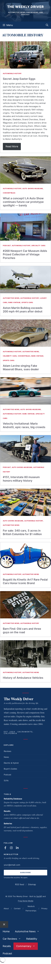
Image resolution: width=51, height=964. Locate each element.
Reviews (7, 751)
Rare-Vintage (14, 302)
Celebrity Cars (10, 356)
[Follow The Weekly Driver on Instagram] (11, 847)
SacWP (39, 896)
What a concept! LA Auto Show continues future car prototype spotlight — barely (23, 202)
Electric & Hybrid (11, 763)
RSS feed (19, 884)
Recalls (7, 811)
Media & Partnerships (31, 908)
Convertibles (9, 193)
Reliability (31, 938)
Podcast (7, 246)
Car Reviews (10, 938)
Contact (17, 908)
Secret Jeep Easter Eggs (19, 78)
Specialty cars (38, 246)
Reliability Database (13, 799)
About (6, 908)
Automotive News (11, 298)
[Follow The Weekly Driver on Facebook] (5, 847)
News (6, 757)
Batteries (8, 823)
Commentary (23, 946)
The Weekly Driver (25, 7)
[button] (47, 25)
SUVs (6, 780)
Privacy (44, 908)
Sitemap (32, 884)
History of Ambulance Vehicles (23, 677)
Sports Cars (27, 302)
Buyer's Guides (10, 769)
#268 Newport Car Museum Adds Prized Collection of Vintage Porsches (25, 254)
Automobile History (12, 73)
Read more (12, 146)
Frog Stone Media (25, 901)
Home (6, 931)
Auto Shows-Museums (32, 188)
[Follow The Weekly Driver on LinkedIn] (17, 847)
